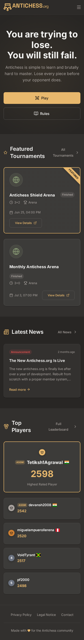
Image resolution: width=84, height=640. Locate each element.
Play (44, 98)
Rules (45, 113)
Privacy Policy (21, 615)
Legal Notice (46, 615)
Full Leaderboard (58, 426)
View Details (23, 223)
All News (64, 332)
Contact (67, 615)
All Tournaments (63, 152)
